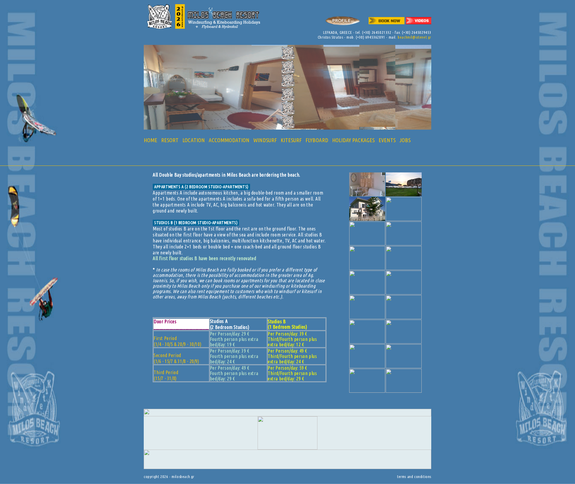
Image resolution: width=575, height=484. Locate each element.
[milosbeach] (367, 194)
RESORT (169, 140)
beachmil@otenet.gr (414, 37)
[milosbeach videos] (418, 27)
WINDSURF (265, 140)
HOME (150, 140)
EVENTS (387, 140)
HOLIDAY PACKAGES (353, 140)
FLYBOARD (316, 140)
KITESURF (291, 140)
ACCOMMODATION (229, 140)
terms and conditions (414, 476)
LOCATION (193, 140)
